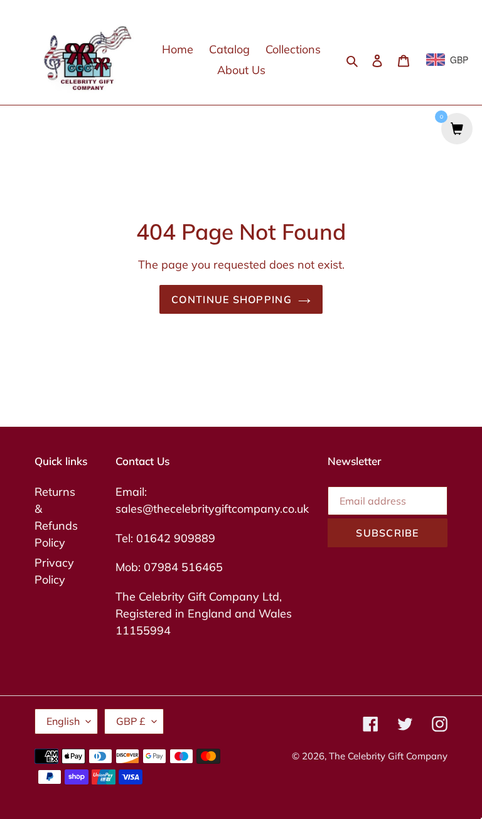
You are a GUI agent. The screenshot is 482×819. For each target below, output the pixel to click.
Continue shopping (231, 299)
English (63, 721)
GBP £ (131, 721)
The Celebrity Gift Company (388, 756)
